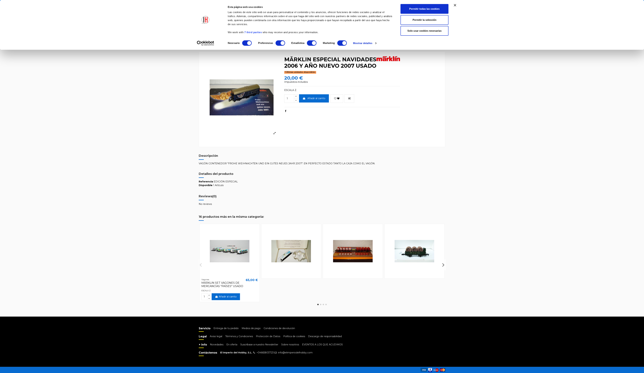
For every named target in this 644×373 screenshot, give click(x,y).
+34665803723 (265, 352)
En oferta (231, 344)
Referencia (206, 181)
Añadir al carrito (316, 98)
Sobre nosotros (290, 344)
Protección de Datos (268, 336)
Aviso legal (216, 336)
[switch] (280, 43)
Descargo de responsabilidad (325, 336)
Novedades (216, 344)
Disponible (205, 185)
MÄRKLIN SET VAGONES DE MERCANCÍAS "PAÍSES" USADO (222, 284)
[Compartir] (285, 111)
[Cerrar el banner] (455, 5)
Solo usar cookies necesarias (424, 30)
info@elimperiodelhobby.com (295, 352)
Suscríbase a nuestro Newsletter (259, 344)
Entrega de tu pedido (226, 328)
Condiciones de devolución (279, 328)
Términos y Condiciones (239, 336)
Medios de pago (251, 328)
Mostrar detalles (362, 43)
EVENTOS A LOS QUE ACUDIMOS (322, 344)
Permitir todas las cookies (424, 8)
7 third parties (253, 32)
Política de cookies (294, 336)
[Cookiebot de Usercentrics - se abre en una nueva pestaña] (205, 43)
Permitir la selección (424, 19)
